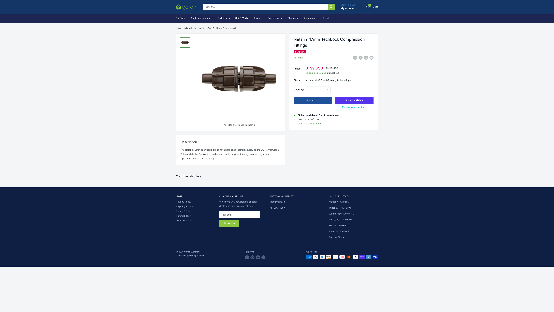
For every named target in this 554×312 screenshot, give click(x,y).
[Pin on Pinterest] (361, 57)
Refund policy (183, 215)
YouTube (180, 18)
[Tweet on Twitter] (366, 57)
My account (347, 8)
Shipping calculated (316, 73)
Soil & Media (242, 18)
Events (326, 18)
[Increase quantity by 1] (327, 90)
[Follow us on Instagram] (252, 257)
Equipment (273, 18)
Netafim (298, 57)
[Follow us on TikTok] (263, 257)
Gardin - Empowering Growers (190, 255)
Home (178, 28)
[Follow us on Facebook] (247, 257)
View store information (310, 123)
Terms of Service (185, 220)
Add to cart (313, 100)
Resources (309, 18)
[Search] (331, 7)
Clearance (293, 18)
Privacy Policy (183, 201)
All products (190, 28)
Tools (257, 18)
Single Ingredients (200, 18)
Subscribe (229, 223)
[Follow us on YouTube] (258, 257)
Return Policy (183, 211)
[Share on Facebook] (355, 57)
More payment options (354, 107)
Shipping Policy (184, 206)
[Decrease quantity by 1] (309, 90)
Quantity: (299, 89)
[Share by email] (371, 57)
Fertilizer (222, 18)
